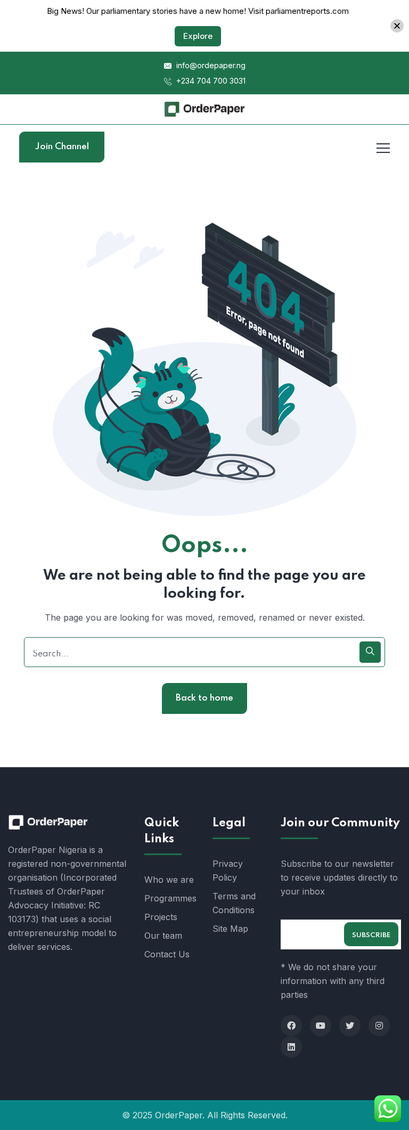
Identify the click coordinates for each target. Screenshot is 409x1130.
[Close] (397, 25)
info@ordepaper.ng (210, 65)
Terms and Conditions (234, 903)
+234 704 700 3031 (210, 80)
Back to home (204, 698)
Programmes (170, 898)
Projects (160, 917)
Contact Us (167, 954)
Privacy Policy (227, 870)
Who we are (169, 879)
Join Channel (62, 146)
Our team (163, 935)
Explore (197, 36)
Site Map (230, 928)
